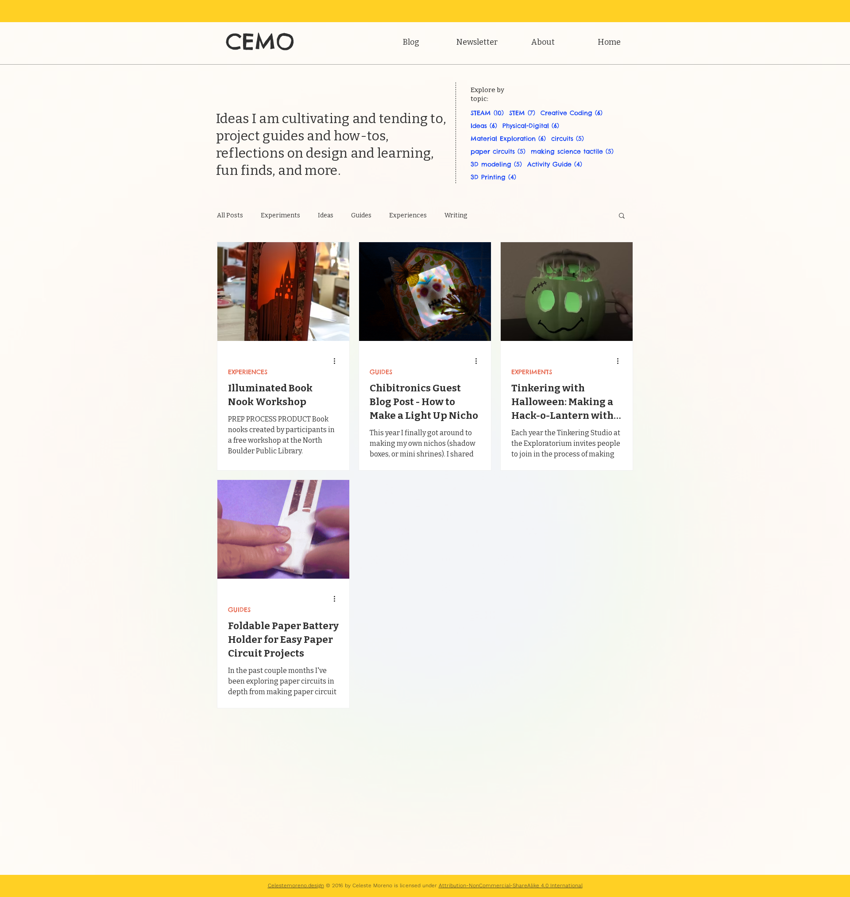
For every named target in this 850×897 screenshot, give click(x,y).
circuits (567, 139)
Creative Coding (572, 113)
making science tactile (572, 151)
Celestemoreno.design (296, 885)
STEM (522, 113)
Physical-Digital (530, 126)
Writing (455, 215)
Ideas (484, 126)
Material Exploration (508, 139)
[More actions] (337, 361)
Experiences (408, 215)
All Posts (230, 215)
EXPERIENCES (247, 372)
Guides (361, 215)
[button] (622, 216)
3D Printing (493, 177)
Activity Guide (554, 164)
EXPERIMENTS (531, 372)
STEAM (487, 113)
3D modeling (496, 164)
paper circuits (498, 151)
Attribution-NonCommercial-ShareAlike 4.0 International (511, 885)
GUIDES (381, 372)
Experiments (280, 215)
